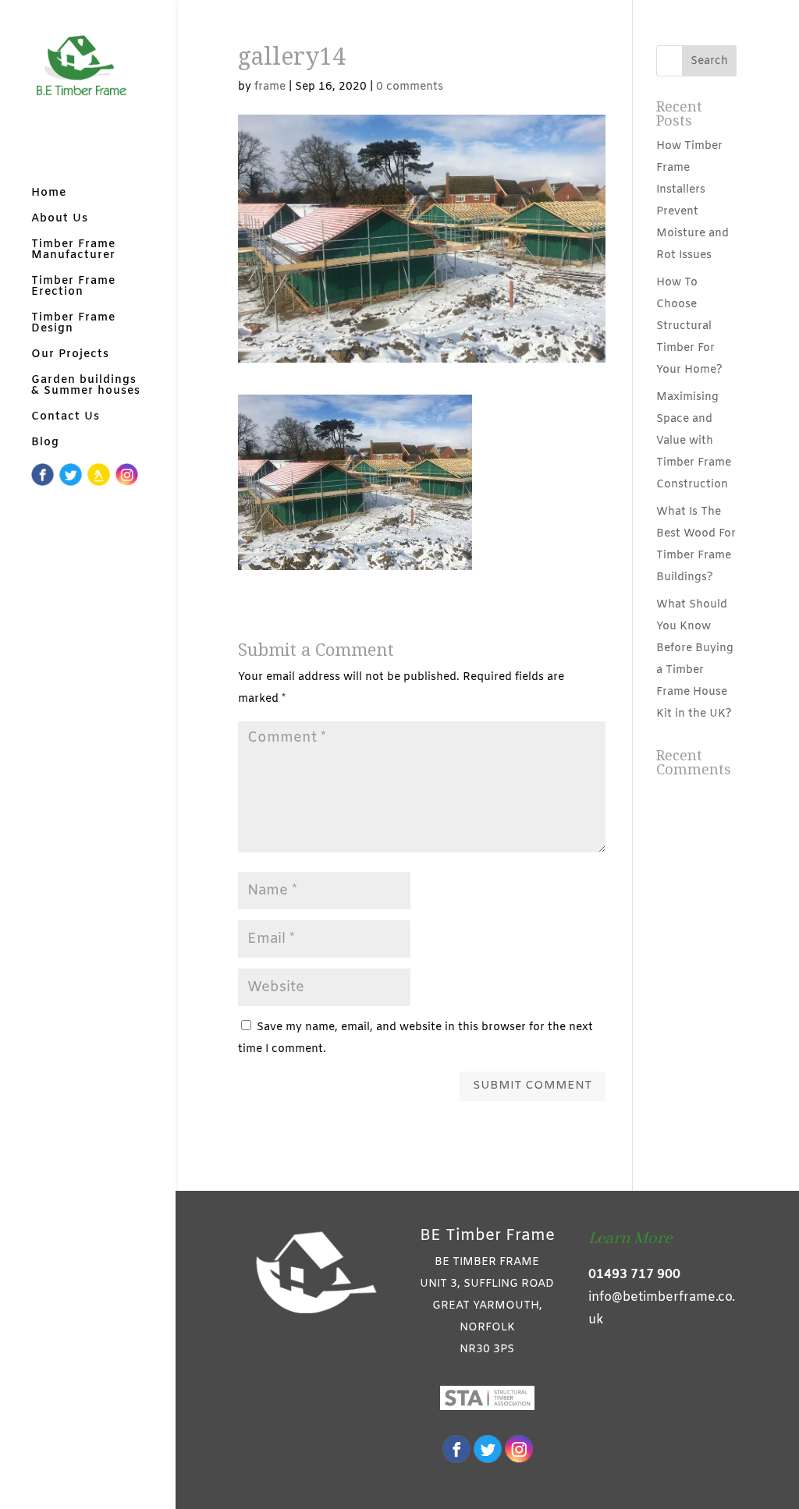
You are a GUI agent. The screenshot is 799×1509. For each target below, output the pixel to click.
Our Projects (70, 355)
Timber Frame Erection (73, 287)
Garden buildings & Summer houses (85, 387)
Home (48, 194)
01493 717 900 (634, 1274)
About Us (59, 220)
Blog (45, 443)
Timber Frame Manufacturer (73, 251)
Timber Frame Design (73, 324)
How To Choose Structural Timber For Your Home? (689, 326)
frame (270, 87)
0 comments (409, 87)
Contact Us (65, 418)
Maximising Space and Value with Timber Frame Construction (693, 441)
